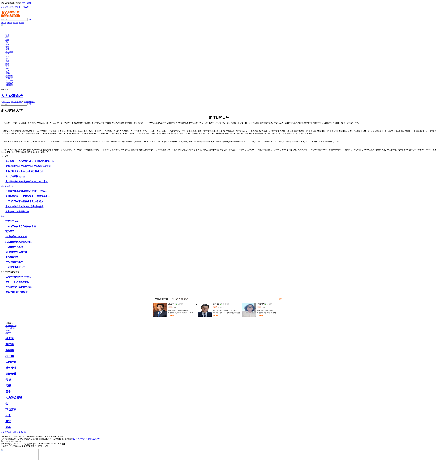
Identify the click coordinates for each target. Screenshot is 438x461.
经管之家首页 (14, 7)
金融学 (15, 23)
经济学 (3, 23)
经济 (7, 37)
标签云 (3, 216)
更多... (280, 299)
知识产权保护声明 (79, 439)
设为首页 (4, 7)
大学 (7, 54)
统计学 (21, 23)
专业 (7, 64)
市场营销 (9, 80)
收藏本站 (25, 7)
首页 (7, 35)
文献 (7, 68)
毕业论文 (9, 78)
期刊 (7, 71)
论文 (7, 56)
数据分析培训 (10, 326)
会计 (7, 49)
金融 (7, 42)
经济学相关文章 (7, 186)
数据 (7, 47)
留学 (7, 61)
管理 (7, 40)
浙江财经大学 (16, 102)
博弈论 (8, 73)
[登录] (23, 3)
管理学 (9, 23)
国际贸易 (9, 85)
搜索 (30, 19)
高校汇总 (6, 102)
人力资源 (9, 83)
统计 (7, 44)
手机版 (23, 432)
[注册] (29, 3)
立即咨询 (171, 315)
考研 (7, 59)
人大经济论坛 (6, 432)
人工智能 (9, 52)
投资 (7, 66)
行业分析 (9, 76)
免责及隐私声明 (93, 439)
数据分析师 (10, 328)
